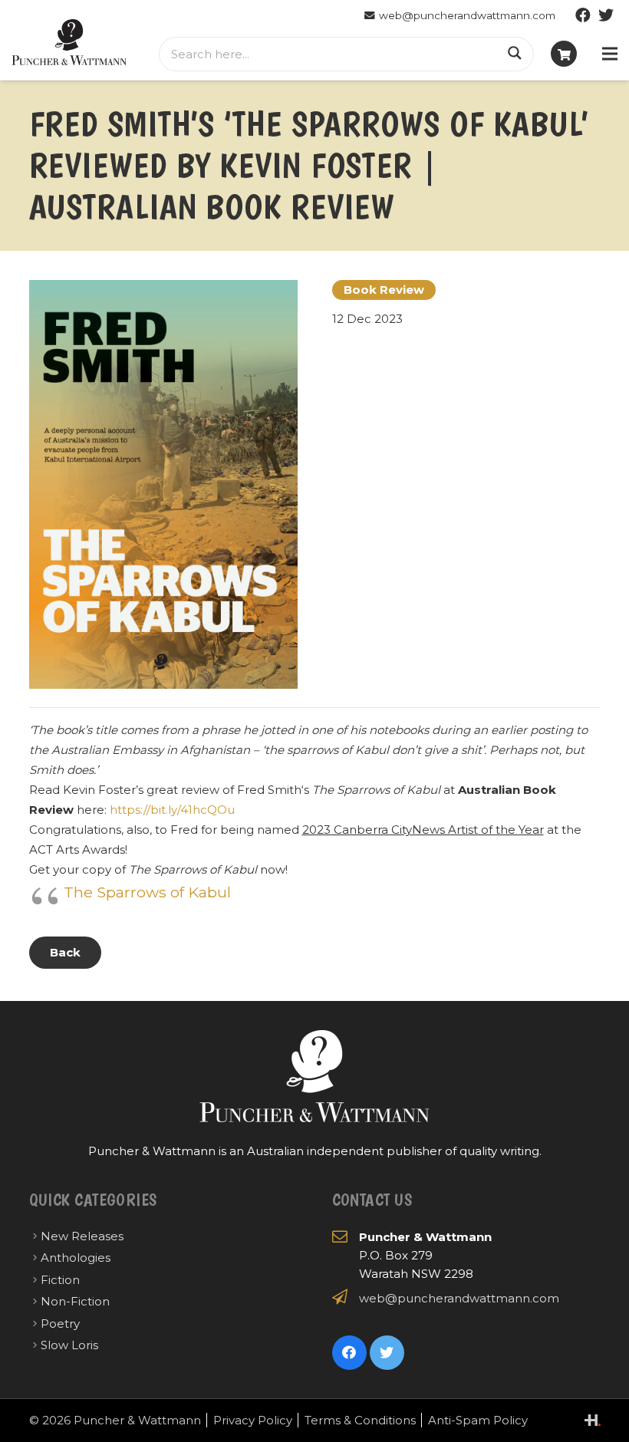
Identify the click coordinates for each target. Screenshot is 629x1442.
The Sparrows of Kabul (147, 892)
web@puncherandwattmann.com (459, 1298)
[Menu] (610, 54)
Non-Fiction (75, 1301)
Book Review (384, 289)
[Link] (69, 42)
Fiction (60, 1279)
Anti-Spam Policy (478, 1420)
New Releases (82, 1236)
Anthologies (75, 1257)
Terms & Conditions (360, 1420)
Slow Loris (69, 1345)
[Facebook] (582, 15)
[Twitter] (605, 15)
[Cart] (564, 54)
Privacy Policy (252, 1420)
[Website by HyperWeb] (593, 1420)
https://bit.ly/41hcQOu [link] (172, 809)
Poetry (60, 1323)
